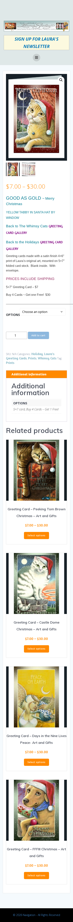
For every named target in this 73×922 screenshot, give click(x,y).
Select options (36, 535)
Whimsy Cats (47, 358)
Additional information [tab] (28, 374)
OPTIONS (13, 315)
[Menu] (36, 57)
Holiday (37, 354)
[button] (61, 80)
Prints (32, 358)
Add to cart (38, 335)
